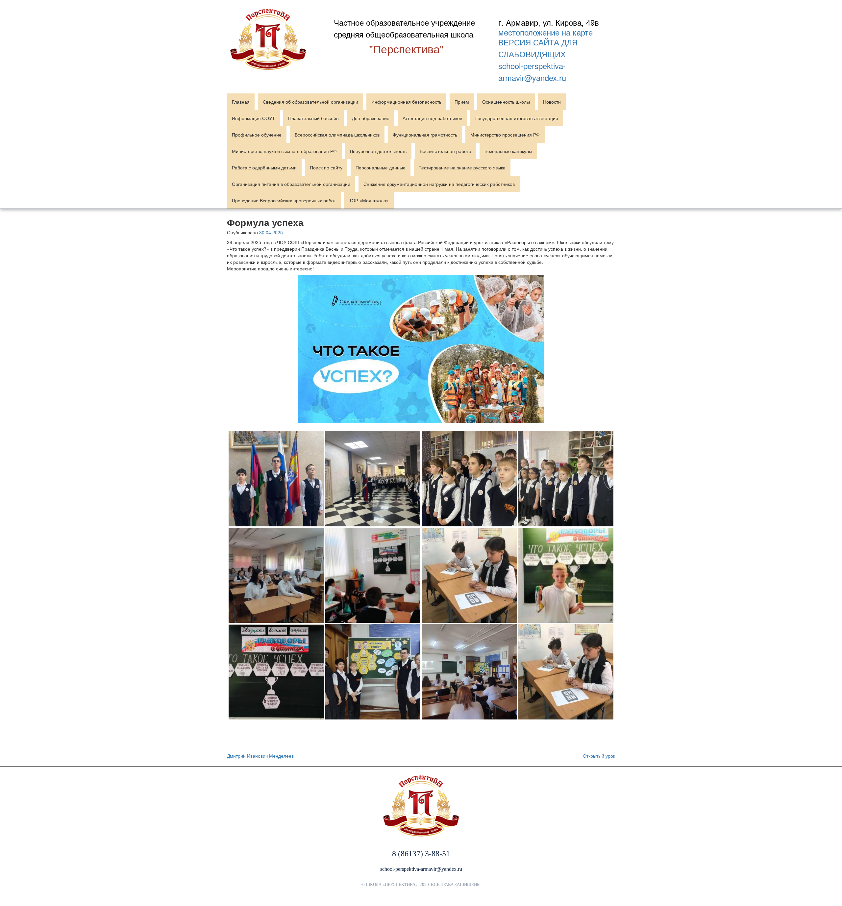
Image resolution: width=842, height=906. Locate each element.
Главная (241, 101)
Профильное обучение (257, 134)
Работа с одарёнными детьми (264, 167)
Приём (462, 101)
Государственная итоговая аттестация (516, 118)
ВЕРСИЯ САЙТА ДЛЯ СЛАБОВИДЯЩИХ (538, 48)
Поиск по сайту (326, 167)
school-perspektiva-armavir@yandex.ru (532, 71)
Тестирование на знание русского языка (462, 167)
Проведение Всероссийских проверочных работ (284, 200)
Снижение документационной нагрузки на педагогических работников (439, 184)
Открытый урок (599, 755)
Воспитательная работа (445, 151)
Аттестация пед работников (432, 118)
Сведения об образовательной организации (310, 101)
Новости (552, 101)
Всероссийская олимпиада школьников (337, 134)
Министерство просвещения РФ (505, 134)
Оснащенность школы (506, 101)
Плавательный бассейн (313, 118)
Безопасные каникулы (508, 151)
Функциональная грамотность (425, 134)
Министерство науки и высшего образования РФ (284, 151)
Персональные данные (381, 167)
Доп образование (370, 118)
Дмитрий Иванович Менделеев (260, 755)
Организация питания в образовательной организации (291, 184)
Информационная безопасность (406, 101)
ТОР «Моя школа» (369, 200)
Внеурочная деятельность (378, 151)
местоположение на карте (545, 32)
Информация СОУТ (253, 118)
